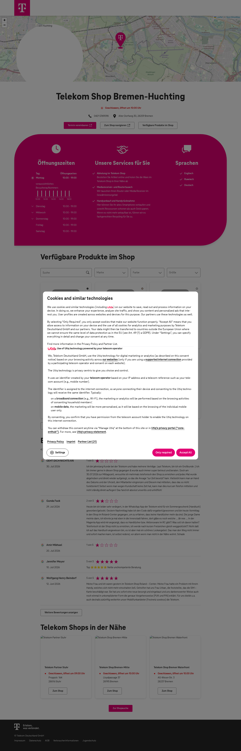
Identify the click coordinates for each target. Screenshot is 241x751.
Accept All (186, 452)
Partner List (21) (87, 441)
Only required (164, 452)
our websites (110, 359)
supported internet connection (163, 359)
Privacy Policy (55, 441)
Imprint (71, 441)
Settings (60, 452)
